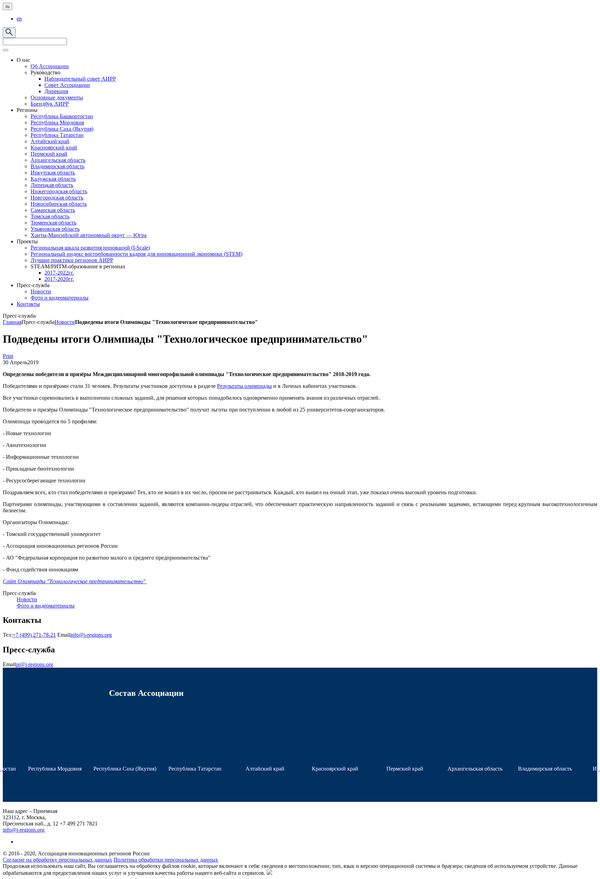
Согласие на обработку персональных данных (57, 860)
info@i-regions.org (91, 635)
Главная (12, 322)
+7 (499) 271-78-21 (34, 635)
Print (8, 356)
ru (7, 6)
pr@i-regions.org (34, 664)
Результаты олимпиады (244, 386)
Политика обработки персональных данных (166, 860)
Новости (65, 322)
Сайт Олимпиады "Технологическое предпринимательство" (75, 581)
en (19, 19)
